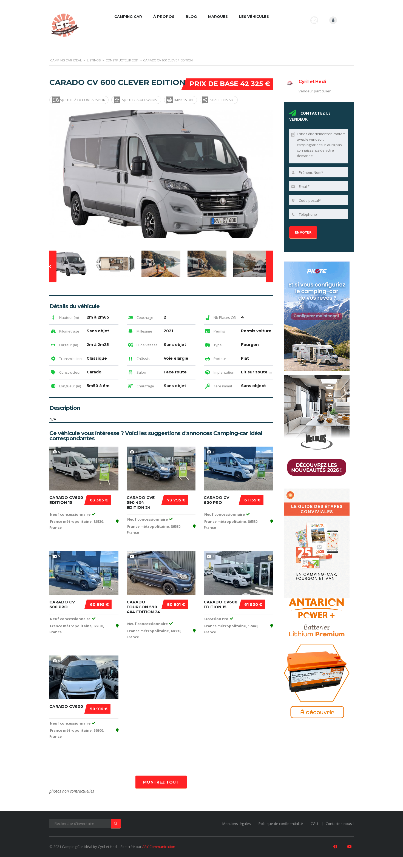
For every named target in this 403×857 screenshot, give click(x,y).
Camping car (128, 16)
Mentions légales (236, 823)
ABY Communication (158, 846)
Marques (218, 16)
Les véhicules (254, 16)
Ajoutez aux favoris (139, 100)
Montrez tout (161, 782)
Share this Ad (221, 100)
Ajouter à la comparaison (83, 100)
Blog (191, 16)
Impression (183, 100)
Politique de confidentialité (281, 823)
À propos (163, 16)
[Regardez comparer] (314, 20)
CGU (314, 823)
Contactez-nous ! (340, 823)
